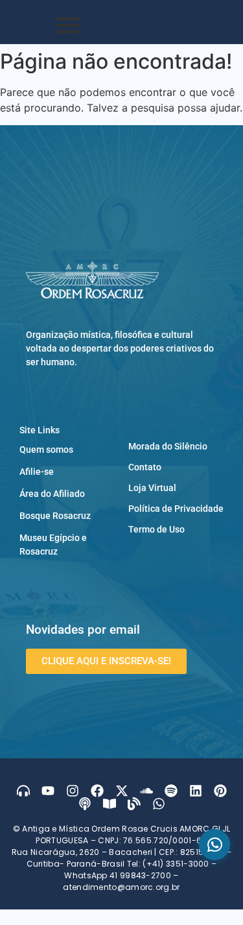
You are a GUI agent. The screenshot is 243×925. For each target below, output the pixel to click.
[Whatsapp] (158, 803)
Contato (144, 467)
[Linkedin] (195, 790)
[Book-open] (109, 803)
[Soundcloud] (146, 790)
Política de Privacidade (176, 508)
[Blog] (134, 803)
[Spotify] (171, 790)
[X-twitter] (121, 790)
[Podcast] (84, 803)
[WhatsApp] (214, 844)
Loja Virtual (152, 488)
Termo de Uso (156, 529)
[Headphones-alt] (23, 790)
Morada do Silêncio (167, 446)
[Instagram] (72, 790)
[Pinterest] (220, 790)
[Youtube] (47, 790)
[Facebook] (97, 790)
